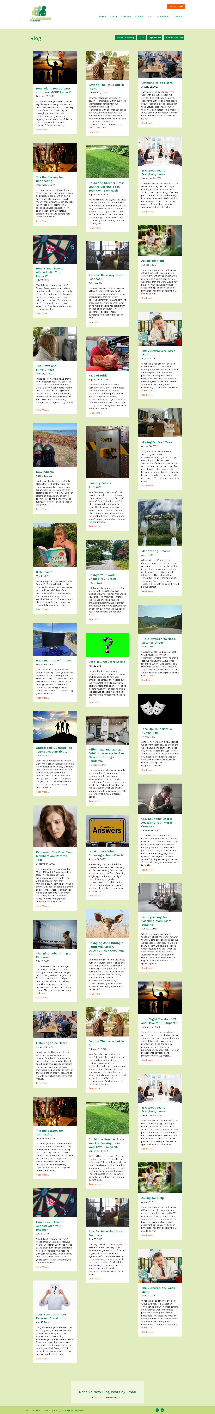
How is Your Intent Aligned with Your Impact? (49, 272)
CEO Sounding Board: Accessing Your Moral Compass (156, 822)
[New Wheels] (55, 445)
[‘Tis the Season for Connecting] (55, 157)
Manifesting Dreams (155, 551)
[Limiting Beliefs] (107, 452)
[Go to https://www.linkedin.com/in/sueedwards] (162, 1410)
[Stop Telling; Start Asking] (107, 644)
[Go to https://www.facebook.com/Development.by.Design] (157, 1410)
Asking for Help (152, 260)
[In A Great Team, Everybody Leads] (160, 151)
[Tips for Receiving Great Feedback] (107, 255)
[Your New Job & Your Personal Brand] (55, 1295)
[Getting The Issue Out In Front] (107, 65)
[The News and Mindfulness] (55, 343)
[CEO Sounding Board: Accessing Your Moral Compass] (160, 798)
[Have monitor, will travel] (55, 639)
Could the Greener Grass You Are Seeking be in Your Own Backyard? (106, 186)
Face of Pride (98, 375)
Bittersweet (44, 572)
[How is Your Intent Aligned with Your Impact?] (55, 249)
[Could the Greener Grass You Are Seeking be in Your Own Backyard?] (107, 161)
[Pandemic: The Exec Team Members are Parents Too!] (55, 826)
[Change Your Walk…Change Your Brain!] (107, 555)
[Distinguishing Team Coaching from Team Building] (160, 897)
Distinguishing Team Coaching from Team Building (156, 920)
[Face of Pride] (107, 353)
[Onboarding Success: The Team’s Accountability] (55, 727)
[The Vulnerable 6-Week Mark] (160, 328)
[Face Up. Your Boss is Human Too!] (160, 708)
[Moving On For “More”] (160, 422)
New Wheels (45, 472)
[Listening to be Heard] (160, 64)
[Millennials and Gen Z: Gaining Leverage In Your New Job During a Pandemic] (107, 730)
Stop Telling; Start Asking (107, 662)
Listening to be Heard (157, 83)
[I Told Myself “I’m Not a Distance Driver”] (160, 619)
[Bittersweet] (55, 544)
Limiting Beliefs (100, 483)
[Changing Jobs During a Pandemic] (55, 934)
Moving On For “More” (157, 442)
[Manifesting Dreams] (160, 522)
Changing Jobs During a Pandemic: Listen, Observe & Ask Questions (106, 946)
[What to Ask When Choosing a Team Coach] (107, 830)
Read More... (42, 129)
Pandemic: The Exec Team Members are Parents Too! (55, 855)
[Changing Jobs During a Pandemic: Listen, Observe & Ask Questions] (107, 923)
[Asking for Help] (160, 240)
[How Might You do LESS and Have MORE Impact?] (55, 67)
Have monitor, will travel (54, 660)
